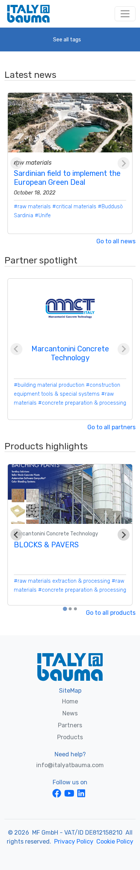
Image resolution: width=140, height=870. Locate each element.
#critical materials (74, 206)
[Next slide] (124, 163)
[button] (70, 39)
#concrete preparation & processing (82, 403)
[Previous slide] (16, 163)
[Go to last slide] (16, 535)
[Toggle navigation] (125, 13)
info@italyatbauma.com (70, 765)
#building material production (49, 385)
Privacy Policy (73, 841)
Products (70, 737)
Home (70, 701)
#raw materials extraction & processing (62, 581)
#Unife (43, 215)
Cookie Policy (114, 841)
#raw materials (32, 206)
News (70, 713)
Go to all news (116, 241)
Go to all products (111, 612)
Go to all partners (111, 427)
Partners (70, 725)
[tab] (65, 609)
